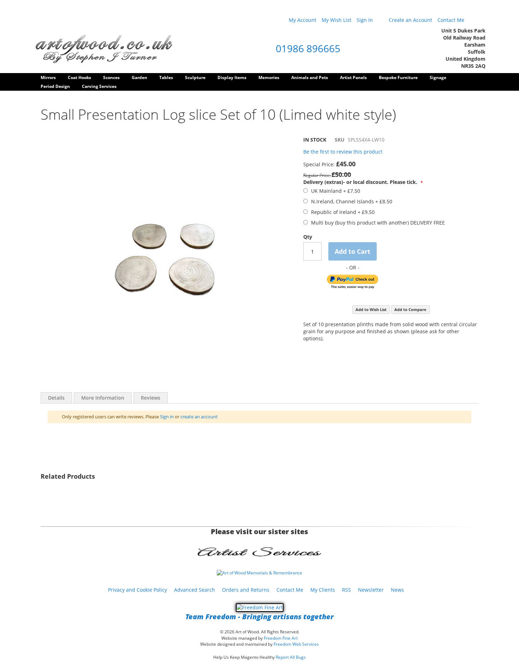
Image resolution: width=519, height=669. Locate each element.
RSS (346, 589)
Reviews (150, 397)
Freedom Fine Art (281, 638)
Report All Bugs (291, 657)
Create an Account (410, 20)
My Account (302, 20)
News (397, 589)
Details (56, 397)
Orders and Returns (245, 589)
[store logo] (104, 48)
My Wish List (336, 20)
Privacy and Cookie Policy (137, 589)
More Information (102, 397)
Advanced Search (194, 589)
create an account (199, 416)
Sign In (365, 20)
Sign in (167, 416)
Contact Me (450, 20)
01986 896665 (308, 48)
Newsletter (371, 589)
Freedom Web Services (296, 644)
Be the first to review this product (342, 151)
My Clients (322, 589)
